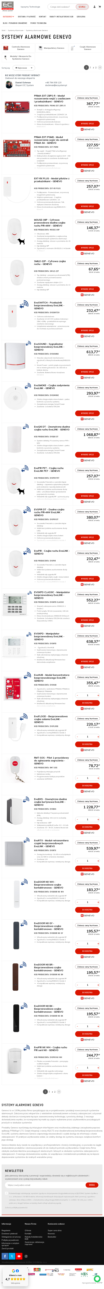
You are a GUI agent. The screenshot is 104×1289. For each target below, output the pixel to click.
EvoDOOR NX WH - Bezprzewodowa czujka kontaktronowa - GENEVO (48, 884)
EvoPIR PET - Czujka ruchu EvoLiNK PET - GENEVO (49, 469)
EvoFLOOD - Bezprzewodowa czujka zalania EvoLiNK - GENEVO (51, 719)
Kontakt (42, 17)
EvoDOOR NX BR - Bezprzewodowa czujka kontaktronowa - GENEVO (48, 967)
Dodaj (92, 1185)
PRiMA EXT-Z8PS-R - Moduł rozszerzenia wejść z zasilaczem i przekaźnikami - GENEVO (52, 98)
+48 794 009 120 (53, 82)
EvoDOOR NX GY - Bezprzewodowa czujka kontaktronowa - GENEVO (48, 926)
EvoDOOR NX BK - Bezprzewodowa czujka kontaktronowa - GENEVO (48, 1009)
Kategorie (7, 17)
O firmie (28, 1230)
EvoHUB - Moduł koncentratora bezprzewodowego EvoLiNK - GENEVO (51, 678)
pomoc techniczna (38, 23)
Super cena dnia (54, 1230)
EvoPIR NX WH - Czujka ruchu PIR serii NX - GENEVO (50, 1049)
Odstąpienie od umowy (11, 1237)
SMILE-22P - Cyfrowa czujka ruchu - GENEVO (50, 262)
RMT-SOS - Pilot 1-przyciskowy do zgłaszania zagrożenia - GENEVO (51, 760)
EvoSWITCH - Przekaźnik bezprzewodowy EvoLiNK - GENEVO (49, 305)
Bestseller (52, 1237)
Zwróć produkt (8, 1248)
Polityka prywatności (10, 1240)
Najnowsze (22, 68)
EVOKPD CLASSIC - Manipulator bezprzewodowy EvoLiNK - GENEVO (52, 595)
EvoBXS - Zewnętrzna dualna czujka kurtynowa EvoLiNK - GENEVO (50, 802)
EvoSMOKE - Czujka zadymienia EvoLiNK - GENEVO (51, 387)
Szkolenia (81, 17)
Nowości (51, 1233)
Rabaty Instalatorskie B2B (62, 17)
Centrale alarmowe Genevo (21, 48)
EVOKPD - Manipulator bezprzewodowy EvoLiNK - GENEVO (49, 636)
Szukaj (82, 7)
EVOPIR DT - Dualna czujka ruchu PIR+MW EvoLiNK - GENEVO (49, 512)
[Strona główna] (8, 6)
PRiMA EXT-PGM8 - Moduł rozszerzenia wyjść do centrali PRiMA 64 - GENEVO (51, 140)
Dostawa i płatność (27, 17)
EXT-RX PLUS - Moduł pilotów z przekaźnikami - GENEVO (51, 180)
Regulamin (6, 1230)
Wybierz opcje (87, 124)
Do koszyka (87, 703)
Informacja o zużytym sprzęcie (10, 1244)
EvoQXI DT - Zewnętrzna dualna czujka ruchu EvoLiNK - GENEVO (52, 428)
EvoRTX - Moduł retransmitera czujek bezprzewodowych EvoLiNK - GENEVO (51, 843)
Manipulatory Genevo (54, 48)
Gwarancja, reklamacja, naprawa (34, 1243)
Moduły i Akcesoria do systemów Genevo (20, 57)
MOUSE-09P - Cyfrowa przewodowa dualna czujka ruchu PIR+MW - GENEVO (49, 222)
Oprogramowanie (89, 1283)
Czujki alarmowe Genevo (88, 48)
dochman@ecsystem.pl (56, 85)
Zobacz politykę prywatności (16, 1208)
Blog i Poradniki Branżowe (15, 23)
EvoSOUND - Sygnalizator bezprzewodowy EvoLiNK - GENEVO (49, 346)
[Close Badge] (27, 1267)
